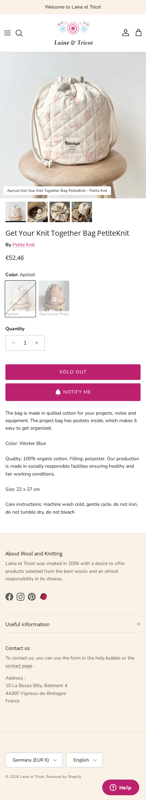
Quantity (14, 329)
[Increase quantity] (38, 342)
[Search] (22, 33)
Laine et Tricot (32, 776)
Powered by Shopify (63, 776)
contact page (18, 666)
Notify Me (77, 392)
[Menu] (7, 33)
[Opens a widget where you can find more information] (120, 788)
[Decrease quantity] (12, 342)
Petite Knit (24, 244)
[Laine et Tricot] (73, 33)
